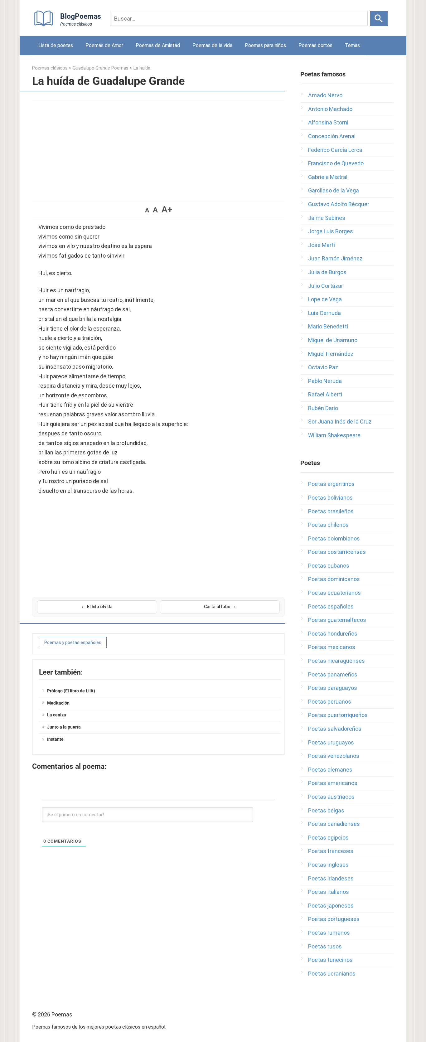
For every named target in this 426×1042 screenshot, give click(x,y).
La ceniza (56, 714)
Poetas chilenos (328, 524)
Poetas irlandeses (331, 878)
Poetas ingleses (328, 864)
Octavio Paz (323, 367)
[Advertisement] (158, 147)
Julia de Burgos (327, 272)
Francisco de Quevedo (336, 163)
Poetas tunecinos (330, 960)
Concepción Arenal (332, 136)
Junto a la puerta (64, 727)
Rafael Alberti (325, 394)
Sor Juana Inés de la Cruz (339, 421)
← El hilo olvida (97, 606)
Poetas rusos (325, 946)
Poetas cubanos (328, 565)
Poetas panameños (332, 674)
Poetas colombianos (334, 538)
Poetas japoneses (331, 905)
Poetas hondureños (332, 633)
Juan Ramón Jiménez (335, 258)
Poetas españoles (331, 606)
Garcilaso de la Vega (333, 190)
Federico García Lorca (335, 150)
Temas (352, 45)
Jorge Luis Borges (330, 231)
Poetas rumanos (329, 932)
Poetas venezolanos (333, 756)
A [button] (147, 210)
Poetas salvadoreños (334, 728)
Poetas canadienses (334, 824)
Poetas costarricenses (337, 552)
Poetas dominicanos (334, 579)
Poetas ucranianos (332, 973)
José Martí (321, 245)
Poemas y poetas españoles (72, 642)
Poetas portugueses (334, 919)
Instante (55, 739)
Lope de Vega (325, 299)
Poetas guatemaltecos (337, 620)
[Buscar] (379, 18)
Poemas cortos (315, 45)
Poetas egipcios (328, 837)
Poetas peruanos (329, 701)
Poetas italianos (328, 892)
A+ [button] (167, 209)
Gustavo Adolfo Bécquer (338, 204)
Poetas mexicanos (331, 647)
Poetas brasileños (331, 511)
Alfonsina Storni (328, 122)
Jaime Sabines (326, 218)
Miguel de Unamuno (332, 340)
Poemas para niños (265, 45)
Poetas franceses (330, 851)
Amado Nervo (325, 95)
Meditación (58, 702)
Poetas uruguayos (331, 742)
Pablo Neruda (325, 381)
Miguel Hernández (330, 354)
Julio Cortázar (325, 286)
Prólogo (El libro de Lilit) (71, 690)
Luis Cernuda (324, 313)
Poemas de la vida (212, 45)
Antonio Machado (330, 109)
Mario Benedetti (328, 326)
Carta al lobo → (220, 606)
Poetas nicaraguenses (336, 660)
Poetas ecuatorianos (334, 592)
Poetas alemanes (330, 769)
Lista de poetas (55, 45)
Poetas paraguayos (332, 688)
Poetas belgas (326, 810)
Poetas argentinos (331, 484)
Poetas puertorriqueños (338, 715)
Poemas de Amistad (158, 45)
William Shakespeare (334, 435)
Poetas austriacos (331, 796)
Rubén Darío (323, 408)
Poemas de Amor (104, 45)
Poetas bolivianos (330, 497)
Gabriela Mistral (327, 177)
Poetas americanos (332, 783)
